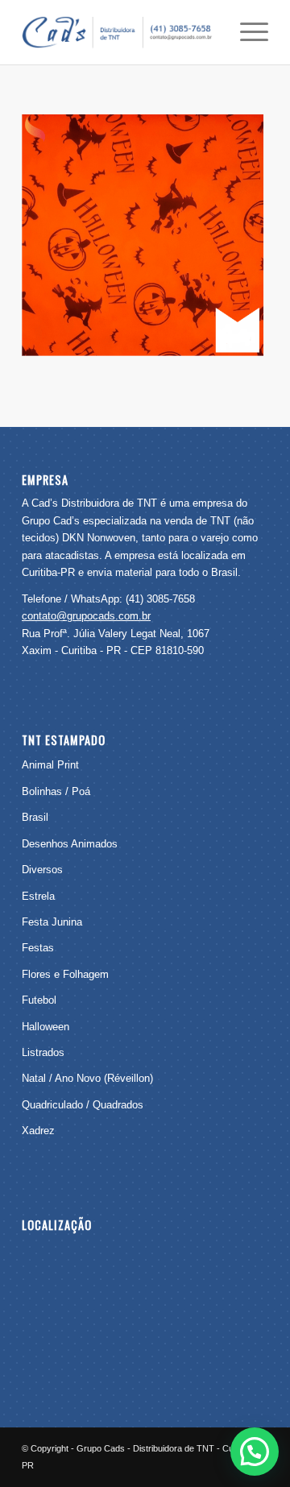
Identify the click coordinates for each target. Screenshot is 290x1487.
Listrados (43, 1052)
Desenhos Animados (70, 844)
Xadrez (38, 1131)
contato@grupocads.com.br (86, 616)
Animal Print (50, 765)
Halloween (45, 1027)
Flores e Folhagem (65, 974)
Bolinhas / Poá (56, 791)
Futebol (39, 1000)
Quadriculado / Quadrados (82, 1105)
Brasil (35, 817)
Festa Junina (52, 922)
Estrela (38, 896)
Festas (38, 948)
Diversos (42, 870)
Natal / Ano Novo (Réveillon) (87, 1078)
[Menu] (246, 32)
